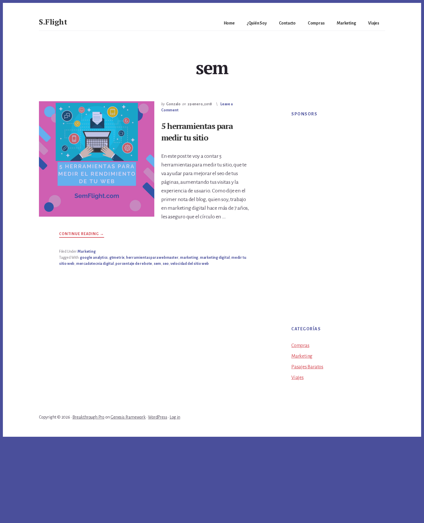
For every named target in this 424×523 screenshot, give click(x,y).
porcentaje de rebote (133, 264)
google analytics (94, 258)
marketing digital (215, 258)
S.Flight (53, 22)
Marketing (86, 252)
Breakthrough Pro (88, 417)
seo (166, 264)
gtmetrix (116, 258)
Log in (175, 417)
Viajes (297, 377)
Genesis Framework (128, 417)
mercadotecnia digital (95, 264)
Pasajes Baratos (307, 367)
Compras (300, 345)
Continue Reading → (81, 235)
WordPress (157, 417)
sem (157, 264)
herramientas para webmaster (152, 258)
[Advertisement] (333, 213)
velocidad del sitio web (189, 264)
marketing (189, 258)
